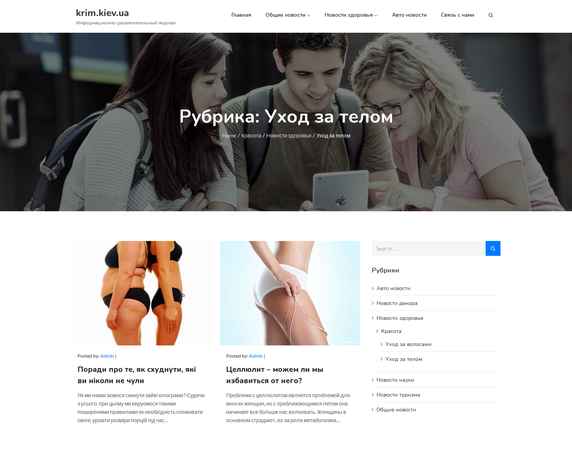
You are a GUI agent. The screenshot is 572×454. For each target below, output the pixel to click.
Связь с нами (457, 14)
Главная (241, 14)
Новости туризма (398, 394)
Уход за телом (404, 359)
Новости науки (395, 379)
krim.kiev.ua (102, 13)
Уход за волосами (409, 344)
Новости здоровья (349, 14)
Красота (391, 331)
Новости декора (397, 303)
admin (107, 355)
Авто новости (409, 14)
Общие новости (285, 14)
